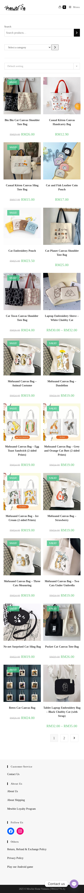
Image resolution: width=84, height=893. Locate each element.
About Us (12, 791)
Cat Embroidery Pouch (22, 250)
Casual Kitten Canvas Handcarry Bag (62, 122)
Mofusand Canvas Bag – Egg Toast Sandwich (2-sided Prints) (22, 450)
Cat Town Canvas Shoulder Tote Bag (22, 318)
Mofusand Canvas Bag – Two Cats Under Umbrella (62, 583)
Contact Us (13, 774)
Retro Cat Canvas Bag (22, 707)
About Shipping (16, 800)
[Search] (77, 33)
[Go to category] (55, 47)
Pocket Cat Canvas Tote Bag (62, 646)
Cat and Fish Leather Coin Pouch (62, 187)
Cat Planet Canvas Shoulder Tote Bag (62, 252)
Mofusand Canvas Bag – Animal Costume (22, 383)
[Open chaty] (74, 884)
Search (7, 26)
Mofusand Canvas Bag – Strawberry (61, 518)
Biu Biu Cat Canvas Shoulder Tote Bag (22, 122)
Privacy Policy (15, 858)
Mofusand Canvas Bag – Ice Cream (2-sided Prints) (22, 518)
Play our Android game (20, 866)
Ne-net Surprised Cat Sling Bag (22, 646)
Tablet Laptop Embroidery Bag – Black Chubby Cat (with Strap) (61, 711)
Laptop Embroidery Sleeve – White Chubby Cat (62, 318)
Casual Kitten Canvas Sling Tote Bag (22, 187)
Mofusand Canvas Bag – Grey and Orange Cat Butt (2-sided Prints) (62, 450)
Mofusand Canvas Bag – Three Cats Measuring (22, 583)
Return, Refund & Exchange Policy (26, 849)
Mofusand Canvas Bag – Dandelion (61, 383)
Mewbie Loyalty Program (21, 808)
